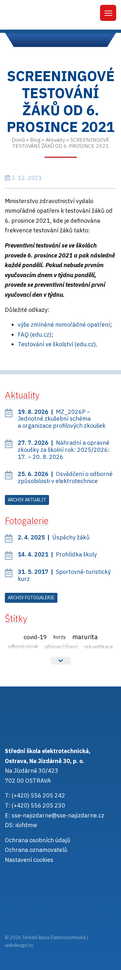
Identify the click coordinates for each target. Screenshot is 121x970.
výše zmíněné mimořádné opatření (64, 324)
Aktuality (55, 139)
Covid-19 (35, 637)
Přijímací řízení (61, 646)
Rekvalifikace (98, 646)
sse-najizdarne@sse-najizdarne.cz (58, 815)
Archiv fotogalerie (31, 598)
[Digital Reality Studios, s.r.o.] (43, 945)
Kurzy (59, 636)
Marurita (85, 637)
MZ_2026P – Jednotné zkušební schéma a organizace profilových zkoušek (62, 418)
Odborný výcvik (23, 646)
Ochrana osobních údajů (37, 840)
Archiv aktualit (27, 500)
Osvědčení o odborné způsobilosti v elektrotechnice (65, 477)
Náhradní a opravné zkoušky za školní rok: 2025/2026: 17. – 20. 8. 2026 (64, 449)
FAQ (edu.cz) (34, 334)
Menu (108, 13)
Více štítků (61, 661)
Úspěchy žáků (54, 537)
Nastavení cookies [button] (29, 859)
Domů (18, 139)
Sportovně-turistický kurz (64, 575)
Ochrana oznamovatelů (36, 849)
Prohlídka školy (57, 554)
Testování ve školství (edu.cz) (57, 344)
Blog (35, 139)
